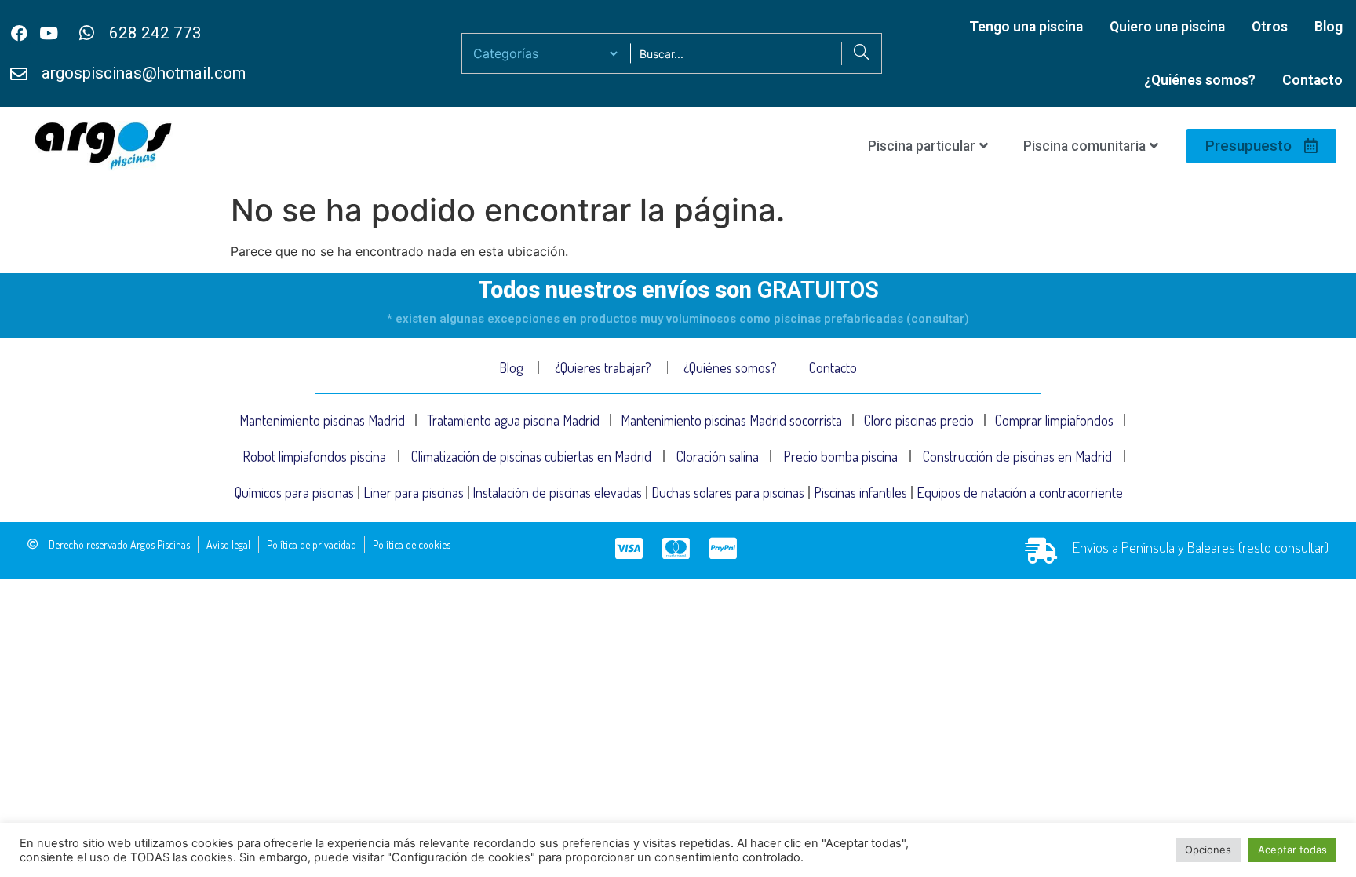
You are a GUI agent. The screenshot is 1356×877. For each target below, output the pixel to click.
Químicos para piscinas (294, 492)
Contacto (1312, 80)
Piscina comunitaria (1084, 146)
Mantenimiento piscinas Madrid (322, 420)
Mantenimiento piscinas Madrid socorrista (731, 420)
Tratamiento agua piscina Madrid (513, 420)
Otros (1270, 27)
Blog (1328, 27)
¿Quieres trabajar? (603, 367)
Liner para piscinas (413, 492)
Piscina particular (921, 146)
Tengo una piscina (1026, 27)
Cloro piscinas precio (919, 420)
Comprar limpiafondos (1054, 420)
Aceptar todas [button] (1292, 849)
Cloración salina (717, 456)
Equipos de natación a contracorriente (1020, 492)
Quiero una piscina (1167, 27)
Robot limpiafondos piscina (314, 456)
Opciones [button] (1208, 849)
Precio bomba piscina (840, 456)
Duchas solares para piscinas (727, 492)
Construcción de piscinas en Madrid (1017, 456)
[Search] (861, 53)
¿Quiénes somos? (1200, 80)
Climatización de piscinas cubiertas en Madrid (531, 456)
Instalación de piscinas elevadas (557, 492)
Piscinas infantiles (860, 492)
